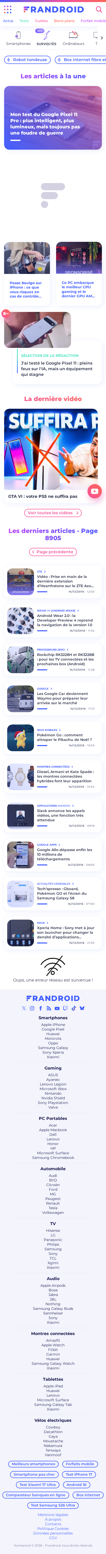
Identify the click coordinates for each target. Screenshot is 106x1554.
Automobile (53, 1168)
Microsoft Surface (53, 1153)
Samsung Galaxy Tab (53, 1404)
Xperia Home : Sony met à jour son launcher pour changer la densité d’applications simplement (65, 932)
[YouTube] (57, 1008)
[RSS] (49, 1008)
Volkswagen (53, 1212)
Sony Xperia (53, 1052)
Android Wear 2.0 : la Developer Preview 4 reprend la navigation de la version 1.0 (65, 620)
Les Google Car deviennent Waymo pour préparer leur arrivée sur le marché (62, 698)
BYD (53, 1180)
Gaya (53, 1436)
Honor (53, 1143)
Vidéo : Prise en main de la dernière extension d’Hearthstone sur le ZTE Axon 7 (65, 581)
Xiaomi (53, 1057)
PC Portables (53, 1118)
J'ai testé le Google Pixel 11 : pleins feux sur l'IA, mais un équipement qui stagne (57, 369)
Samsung (53, 1249)
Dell (53, 1134)
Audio (53, 1278)
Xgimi (53, 1263)
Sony (53, 1253)
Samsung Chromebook (53, 1157)
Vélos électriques (53, 1420)
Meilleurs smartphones (33, 1464)
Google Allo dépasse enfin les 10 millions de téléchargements (64, 854)
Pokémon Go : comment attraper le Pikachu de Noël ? (64, 737)
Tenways (53, 1450)
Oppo (53, 1043)
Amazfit (53, 1340)
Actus (8, 21)
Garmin (53, 1354)
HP (53, 1148)
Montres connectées (53, 1333)
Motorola (53, 1038)
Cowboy (53, 1427)
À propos (53, 1519)
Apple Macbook (53, 1130)
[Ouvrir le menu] (7, 9)
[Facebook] (41, 1008)
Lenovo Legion (53, 1084)
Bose (53, 1290)
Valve (53, 1107)
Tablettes (53, 1379)
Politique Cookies (53, 1528)
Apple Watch (53, 1345)
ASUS (53, 1075)
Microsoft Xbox (53, 1088)
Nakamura (53, 1445)
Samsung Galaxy (53, 1047)
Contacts (53, 1524)
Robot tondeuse (30, 59)
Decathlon (53, 1431)
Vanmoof (53, 1455)
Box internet (88, 1495)
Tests (24, 21)
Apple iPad (53, 1386)
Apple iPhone (53, 1024)
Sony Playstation (53, 1102)
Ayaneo (53, 1079)
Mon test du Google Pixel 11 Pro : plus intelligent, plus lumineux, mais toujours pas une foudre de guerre (45, 124)
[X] (24, 1008)
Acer (53, 1125)
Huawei (53, 1034)
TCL (53, 1258)
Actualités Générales (54, 883)
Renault (53, 1203)
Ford (53, 1189)
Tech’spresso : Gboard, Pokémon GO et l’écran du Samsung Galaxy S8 (62, 893)
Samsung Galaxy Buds (53, 1308)
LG (53, 1235)
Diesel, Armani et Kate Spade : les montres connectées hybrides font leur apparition (65, 776)
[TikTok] (74, 1008)
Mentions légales (53, 1514)
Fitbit (53, 1349)
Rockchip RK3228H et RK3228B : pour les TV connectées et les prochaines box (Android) (65, 659)
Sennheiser (53, 1313)
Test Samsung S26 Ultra (53, 1505)
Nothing (53, 1304)
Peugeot (53, 1198)
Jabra (53, 1294)
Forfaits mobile (80, 1464)
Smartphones (53, 1017)
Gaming (53, 1068)
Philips (53, 1244)
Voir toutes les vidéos (50, 512)
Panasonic (53, 1239)
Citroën (53, 1185)
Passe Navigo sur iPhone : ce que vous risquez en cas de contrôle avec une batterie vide (26, 290)
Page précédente (55, 551)
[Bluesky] (82, 1008)
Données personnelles (53, 1533)
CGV (53, 1538)
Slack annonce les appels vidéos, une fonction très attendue (61, 815)
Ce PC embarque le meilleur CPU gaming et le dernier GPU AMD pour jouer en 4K (78, 290)
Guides (41, 21)
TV (53, 1223)
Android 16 (76, 1484)
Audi (53, 1175)
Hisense (53, 1230)
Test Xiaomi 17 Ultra (38, 1484)
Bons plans (64, 21)
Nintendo (53, 1093)
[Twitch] (65, 1008)
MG (53, 1194)
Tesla (53, 1208)
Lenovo (53, 1139)
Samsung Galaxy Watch (53, 1363)
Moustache (53, 1441)
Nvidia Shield (53, 1098)
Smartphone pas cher (34, 1474)
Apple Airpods (53, 1285)
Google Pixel (53, 1029)
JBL (53, 1299)
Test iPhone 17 (79, 1474)
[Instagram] (32, 1008)
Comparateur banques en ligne (35, 1495)
